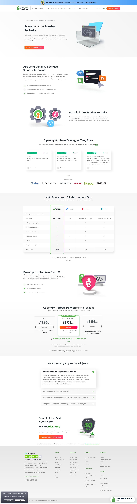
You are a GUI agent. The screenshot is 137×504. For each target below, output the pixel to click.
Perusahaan (103, 453)
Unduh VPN (57, 470)
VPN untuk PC (73, 457)
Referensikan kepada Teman (90, 458)
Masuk (56, 478)
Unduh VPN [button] (67, 8)
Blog (56, 475)
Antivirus (57, 473)
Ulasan (101, 464)
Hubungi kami (103, 479)
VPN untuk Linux (74, 462)
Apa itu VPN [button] (35, 8)
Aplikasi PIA (73, 453)
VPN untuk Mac (73, 460)
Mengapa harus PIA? (60, 460)
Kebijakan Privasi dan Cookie (105, 485)
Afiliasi (86, 462)
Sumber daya (88, 469)
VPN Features (30, 20)
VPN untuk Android (74, 465)
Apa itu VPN (58, 457)
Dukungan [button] (85, 8)
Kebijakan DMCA (104, 488)
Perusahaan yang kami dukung (105, 461)
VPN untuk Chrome (74, 470)
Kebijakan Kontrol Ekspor (106, 491)
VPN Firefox (73, 473)
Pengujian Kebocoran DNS (90, 477)
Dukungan (102, 476)
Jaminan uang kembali (105, 467)
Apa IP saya (87, 473)
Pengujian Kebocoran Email (90, 481)
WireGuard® (26, 275)
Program (87, 453)
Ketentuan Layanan (104, 481)
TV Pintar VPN (73, 475)
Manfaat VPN (58, 465)
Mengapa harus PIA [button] (44, 8)
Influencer (87, 464)
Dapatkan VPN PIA (113, 8)
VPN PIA (57, 453)
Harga (56, 462)
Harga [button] (52, 8)
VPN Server (57, 468)
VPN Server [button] (75, 8)
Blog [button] (80, 8)
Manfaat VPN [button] (58, 8)
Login (98, 8)
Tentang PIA (103, 457)
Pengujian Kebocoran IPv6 (90, 485)
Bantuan (102, 471)
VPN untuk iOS (73, 468)
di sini (96, 145)
